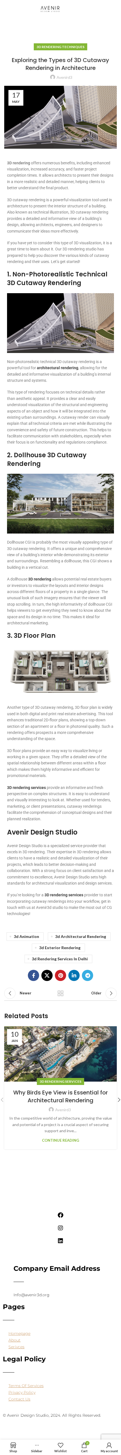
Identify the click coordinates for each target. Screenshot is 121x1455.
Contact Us (19, 1399)
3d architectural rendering (80, 936)
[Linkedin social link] (74, 975)
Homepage (19, 1333)
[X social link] (47, 975)
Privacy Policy (21, 1392)
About (14, 1340)
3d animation (26, 936)
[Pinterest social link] (60, 975)
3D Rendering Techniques (60, 47)
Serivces (16, 1346)
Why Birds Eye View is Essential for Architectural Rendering (60, 1096)
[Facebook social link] (33, 975)
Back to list (60, 993)
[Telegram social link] (87, 975)
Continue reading (60, 1140)
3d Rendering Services (60, 1081)
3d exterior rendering (59, 947)
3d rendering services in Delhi (60, 958)
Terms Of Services (26, 1385)
